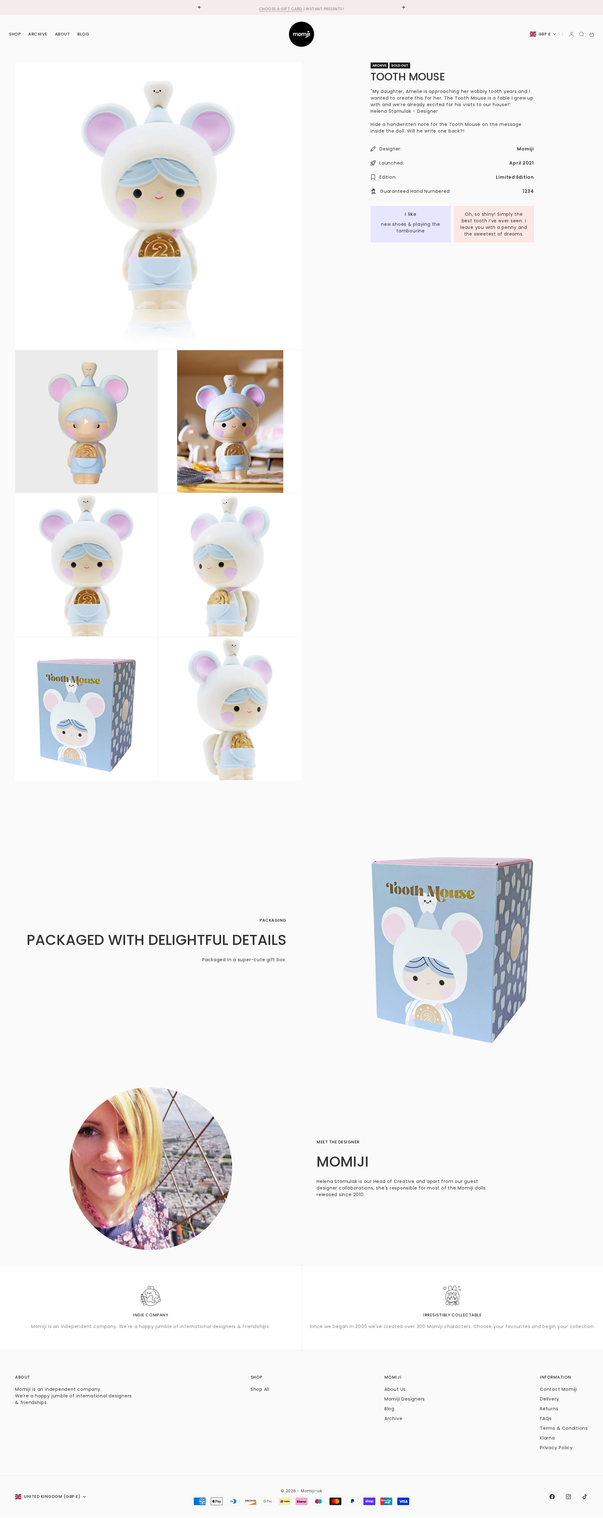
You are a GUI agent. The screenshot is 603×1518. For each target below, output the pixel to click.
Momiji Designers (404, 1399)
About (62, 34)
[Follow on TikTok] (585, 1497)
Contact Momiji (558, 1389)
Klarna (547, 1438)
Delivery (549, 1399)
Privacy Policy (556, 1448)
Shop (15, 34)
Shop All (260, 1389)
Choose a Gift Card (280, 7)
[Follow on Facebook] (552, 1497)
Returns (549, 1409)
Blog (83, 34)
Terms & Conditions (564, 1428)
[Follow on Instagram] (568, 1497)
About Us (395, 1389)
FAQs (546, 1418)
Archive (37, 34)
